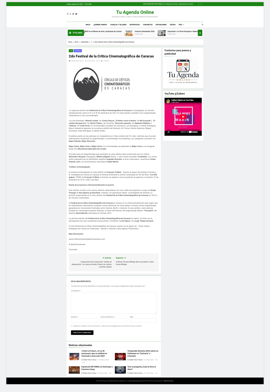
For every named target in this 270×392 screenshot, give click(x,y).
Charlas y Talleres (118, 25)
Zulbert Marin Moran (77, 61)
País (180, 25)
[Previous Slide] (198, 4)
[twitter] (73, 14)
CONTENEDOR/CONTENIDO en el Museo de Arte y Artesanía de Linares (168, 4)
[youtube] (76, 14)
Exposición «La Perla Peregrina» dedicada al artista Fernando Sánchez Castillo (178, 31)
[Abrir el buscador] (202, 24)
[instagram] (70, 14)
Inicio (88, 25)
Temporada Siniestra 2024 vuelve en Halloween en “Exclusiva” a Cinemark (142, 353)
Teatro (173, 25)
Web (131, 317)
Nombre (74, 317)
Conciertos (148, 25)
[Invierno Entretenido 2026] (109, 34)
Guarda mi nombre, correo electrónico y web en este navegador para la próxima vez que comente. (107, 326)
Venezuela (77, 51)
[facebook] (68, 14)
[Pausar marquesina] (200, 33)
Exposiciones (161, 25)
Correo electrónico (107, 317)
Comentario (76, 291)
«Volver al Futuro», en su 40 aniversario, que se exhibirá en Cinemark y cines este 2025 (94, 353)
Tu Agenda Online (135, 12)
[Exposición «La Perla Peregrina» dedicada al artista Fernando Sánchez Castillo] (142, 34)
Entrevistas (135, 25)
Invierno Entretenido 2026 (125, 31)
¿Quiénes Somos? (100, 25)
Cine (71, 51)
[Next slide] (201, 4)
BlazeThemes (168, 381)
